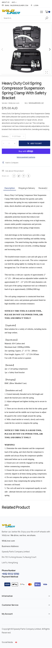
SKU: (27, 103)
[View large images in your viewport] (46, 72)
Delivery (5, 136)
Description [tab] (10, 188)
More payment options (26, 157)
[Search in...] (47, 18)
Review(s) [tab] (43, 188)
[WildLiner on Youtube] (16, 642)
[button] (49, 49)
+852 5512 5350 (10, 573)
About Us (5, 2)
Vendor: (5, 103)
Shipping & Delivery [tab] (26, 188)
